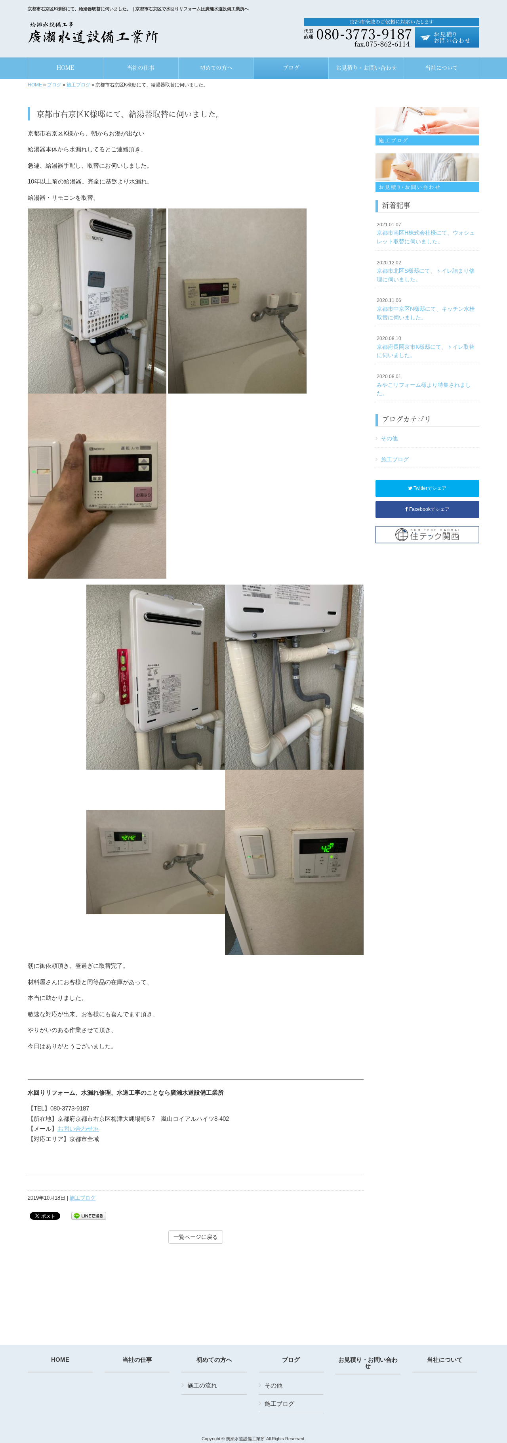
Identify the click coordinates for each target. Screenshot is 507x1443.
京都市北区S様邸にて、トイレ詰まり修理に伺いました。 (426, 271)
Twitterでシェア (429, 488)
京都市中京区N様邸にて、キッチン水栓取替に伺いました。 (426, 309)
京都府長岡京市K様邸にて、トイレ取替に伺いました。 (426, 347)
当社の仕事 (137, 1360)
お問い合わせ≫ (78, 1128)
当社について (445, 1360)
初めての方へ (214, 1360)
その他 (389, 438)
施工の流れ (202, 1385)
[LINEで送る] (88, 1215)
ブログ (54, 85)
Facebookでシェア (429, 509)
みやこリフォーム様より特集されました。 (424, 385)
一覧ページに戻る (195, 1237)
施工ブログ (78, 85)
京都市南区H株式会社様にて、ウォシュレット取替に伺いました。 (426, 233)
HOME (35, 85)
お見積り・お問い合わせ (368, 1363)
